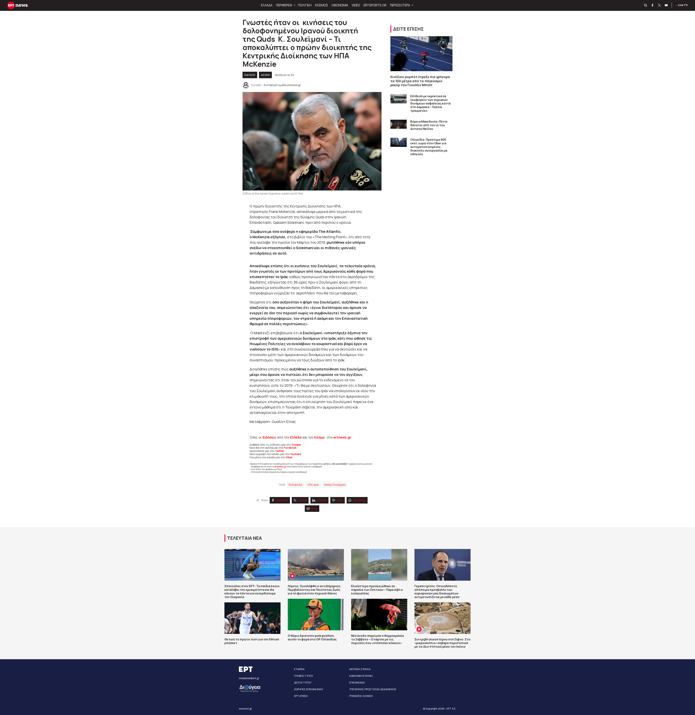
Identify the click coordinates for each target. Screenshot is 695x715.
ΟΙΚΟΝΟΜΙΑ (340, 5)
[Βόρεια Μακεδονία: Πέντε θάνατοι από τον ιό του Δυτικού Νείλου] (398, 124)
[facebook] (652, 5)
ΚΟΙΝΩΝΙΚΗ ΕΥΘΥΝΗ (361, 676)
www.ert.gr (245, 708)
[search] (645, 5)
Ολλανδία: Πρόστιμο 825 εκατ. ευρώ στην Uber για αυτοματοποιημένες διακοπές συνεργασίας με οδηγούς (429, 147)
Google (296, 444)
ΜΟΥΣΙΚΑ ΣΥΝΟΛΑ (359, 669)
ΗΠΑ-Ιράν (313, 484)
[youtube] (666, 5)
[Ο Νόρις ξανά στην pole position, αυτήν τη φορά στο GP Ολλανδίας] (316, 614)
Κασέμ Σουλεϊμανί (335, 484)
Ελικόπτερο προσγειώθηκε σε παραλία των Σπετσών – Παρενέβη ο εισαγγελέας (377, 589)
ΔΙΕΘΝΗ (265, 75)
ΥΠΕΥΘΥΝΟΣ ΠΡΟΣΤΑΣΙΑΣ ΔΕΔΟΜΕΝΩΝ (372, 689)
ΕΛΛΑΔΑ (266, 5)
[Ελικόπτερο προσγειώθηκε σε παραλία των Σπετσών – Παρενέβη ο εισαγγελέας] (379, 564)
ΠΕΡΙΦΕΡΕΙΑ (284, 5)
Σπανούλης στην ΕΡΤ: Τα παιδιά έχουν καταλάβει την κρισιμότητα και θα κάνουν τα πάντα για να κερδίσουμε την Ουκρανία (252, 591)
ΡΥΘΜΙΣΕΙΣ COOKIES (361, 696)
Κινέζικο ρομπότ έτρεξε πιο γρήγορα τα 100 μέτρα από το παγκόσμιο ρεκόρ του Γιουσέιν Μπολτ (420, 81)
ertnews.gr (280, 466)
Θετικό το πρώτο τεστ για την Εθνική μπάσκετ (251, 641)
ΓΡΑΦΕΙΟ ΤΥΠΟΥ (303, 676)
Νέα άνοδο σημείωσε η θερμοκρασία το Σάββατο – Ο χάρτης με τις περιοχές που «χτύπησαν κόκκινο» (377, 639)
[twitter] (659, 5)
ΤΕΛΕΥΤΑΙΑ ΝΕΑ (244, 538)
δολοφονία (295, 484)
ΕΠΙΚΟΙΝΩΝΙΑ (357, 682)
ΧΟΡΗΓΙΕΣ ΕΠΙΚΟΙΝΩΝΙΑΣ (308, 689)
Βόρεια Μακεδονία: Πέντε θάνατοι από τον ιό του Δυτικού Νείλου (429, 125)
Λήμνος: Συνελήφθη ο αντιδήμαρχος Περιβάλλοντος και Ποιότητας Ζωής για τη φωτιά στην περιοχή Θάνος (314, 589)
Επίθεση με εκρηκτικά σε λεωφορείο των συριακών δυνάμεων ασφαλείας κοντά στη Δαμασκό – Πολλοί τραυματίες (430, 103)
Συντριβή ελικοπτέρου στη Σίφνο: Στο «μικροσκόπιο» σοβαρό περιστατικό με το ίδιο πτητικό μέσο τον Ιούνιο (442, 643)
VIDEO (356, 5)
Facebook (290, 447)
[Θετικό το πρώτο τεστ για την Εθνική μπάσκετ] (252, 618)
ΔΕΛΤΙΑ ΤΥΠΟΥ (302, 682)
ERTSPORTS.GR (375, 5)
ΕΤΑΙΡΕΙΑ (299, 669)
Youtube (295, 454)
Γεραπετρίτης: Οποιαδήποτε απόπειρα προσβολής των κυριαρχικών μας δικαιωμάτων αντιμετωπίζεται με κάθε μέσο (437, 591)
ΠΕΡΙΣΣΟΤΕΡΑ (400, 5)
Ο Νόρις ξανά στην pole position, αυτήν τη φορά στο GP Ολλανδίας (312, 637)
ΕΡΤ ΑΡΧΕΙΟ (301, 696)
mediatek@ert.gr (249, 678)
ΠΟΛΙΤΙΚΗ (304, 5)
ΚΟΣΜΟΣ (321, 5)
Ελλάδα (296, 437)
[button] (294, 5)
